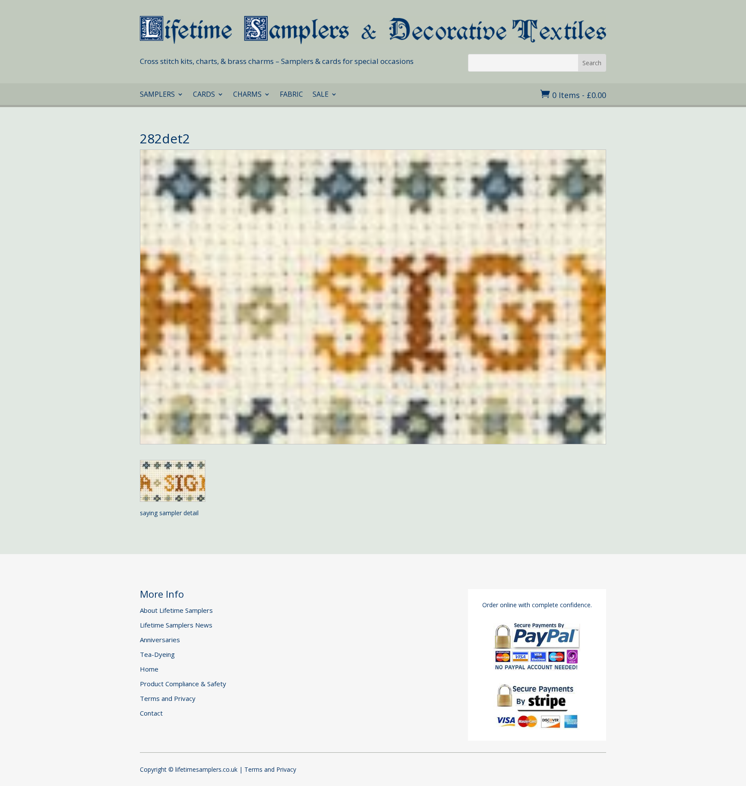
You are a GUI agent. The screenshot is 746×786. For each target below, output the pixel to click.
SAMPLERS (157, 95)
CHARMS (247, 95)
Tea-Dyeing (157, 654)
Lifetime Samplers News (176, 625)
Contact (151, 713)
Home (149, 669)
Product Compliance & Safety (183, 683)
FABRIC (291, 95)
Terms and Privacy (168, 698)
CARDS (204, 95)
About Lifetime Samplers (176, 610)
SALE (321, 95)
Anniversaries (160, 639)
